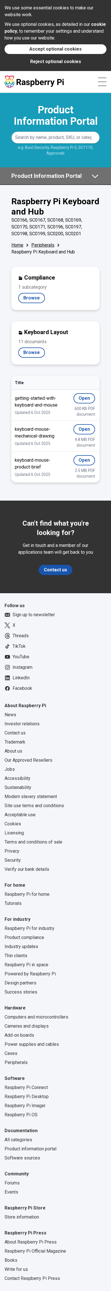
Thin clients (16, 955)
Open (87, 399)
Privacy (12, 851)
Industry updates (21, 946)
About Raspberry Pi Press (31, 1242)
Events (11, 1192)
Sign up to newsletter (34, 614)
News (10, 714)
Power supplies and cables (32, 1044)
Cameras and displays (27, 1026)
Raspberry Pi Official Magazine (35, 1251)
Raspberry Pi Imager (25, 1105)
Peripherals (42, 245)
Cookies (13, 823)
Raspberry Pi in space (26, 964)
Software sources (22, 1158)
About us (13, 751)
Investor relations (22, 723)
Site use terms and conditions (34, 805)
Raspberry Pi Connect (26, 1087)
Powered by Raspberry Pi (30, 973)
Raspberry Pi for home (27, 894)
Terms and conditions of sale (33, 842)
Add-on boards (19, 1035)
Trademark (15, 742)
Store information (22, 1217)
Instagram (22, 667)
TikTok (19, 646)
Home (17, 245)
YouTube (21, 656)
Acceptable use (20, 814)
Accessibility (17, 778)
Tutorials (13, 903)
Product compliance (24, 937)
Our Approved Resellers (28, 760)
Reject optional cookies (55, 61)
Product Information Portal (56, 115)
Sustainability (18, 787)
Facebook (22, 688)
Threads (21, 635)
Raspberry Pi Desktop (27, 1096)
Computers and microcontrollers (36, 1017)
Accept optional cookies (55, 49)
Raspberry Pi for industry (29, 928)
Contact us (55, 569)
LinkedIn (21, 677)
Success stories (21, 992)
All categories (18, 1139)
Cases (11, 1053)
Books (11, 1260)
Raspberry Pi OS (21, 1114)
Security (13, 860)
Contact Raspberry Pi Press (32, 1278)
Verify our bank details (27, 869)
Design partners (20, 983)
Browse (34, 299)
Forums (12, 1183)
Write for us (16, 1269)
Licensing (14, 833)
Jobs (10, 769)
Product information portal (30, 1149)
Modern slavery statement (31, 796)
